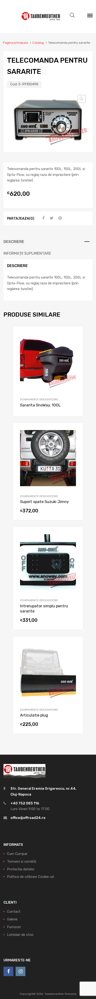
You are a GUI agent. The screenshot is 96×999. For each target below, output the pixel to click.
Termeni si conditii (21, 861)
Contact (14, 911)
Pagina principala (15, 42)
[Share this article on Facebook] (43, 218)
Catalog (38, 42)
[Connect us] (8, 971)
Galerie (12, 919)
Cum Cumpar (17, 854)
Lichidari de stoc (20, 935)
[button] (82, 99)
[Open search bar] (72, 15)
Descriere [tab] (13, 241)
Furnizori (14, 927)
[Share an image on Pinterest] (59, 218)
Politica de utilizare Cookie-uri (30, 877)
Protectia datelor (20, 869)
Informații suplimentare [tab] (27, 253)
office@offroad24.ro (27, 818)
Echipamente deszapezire (39, 399)
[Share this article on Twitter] (51, 218)
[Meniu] (90, 16)
